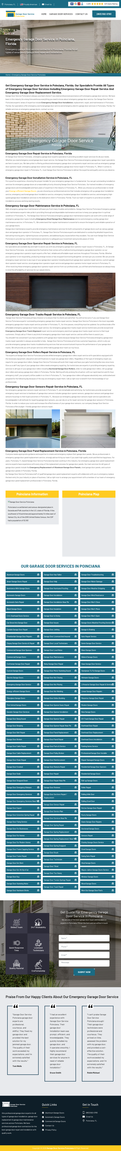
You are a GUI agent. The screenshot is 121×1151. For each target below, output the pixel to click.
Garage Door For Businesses (17, 829)
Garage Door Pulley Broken (54, 753)
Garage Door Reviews (52, 787)
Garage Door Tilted (51, 866)
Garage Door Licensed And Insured (57, 636)
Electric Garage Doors (15, 678)
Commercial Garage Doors (16, 657)
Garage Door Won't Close (90, 602)
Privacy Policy (50, 1130)
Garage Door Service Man (53, 811)
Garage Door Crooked (15, 767)
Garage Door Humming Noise (17, 883)
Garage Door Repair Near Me (54, 780)
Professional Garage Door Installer (94, 753)
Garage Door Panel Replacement (56, 732)
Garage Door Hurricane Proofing (56, 588)
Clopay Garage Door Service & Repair (21, 643)
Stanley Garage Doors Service (92, 842)
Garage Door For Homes (16, 835)
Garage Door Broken (14, 739)
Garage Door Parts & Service (54, 746)
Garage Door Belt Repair (16, 732)
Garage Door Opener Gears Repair (56, 705)
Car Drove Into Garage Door (17, 623)
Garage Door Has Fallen (53, 575)
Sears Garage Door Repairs (91, 822)
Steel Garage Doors (88, 849)
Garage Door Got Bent (15, 863)
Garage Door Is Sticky (52, 616)
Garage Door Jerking (51, 629)
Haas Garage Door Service (91, 664)
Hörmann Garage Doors (90, 678)
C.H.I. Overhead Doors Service (18, 616)
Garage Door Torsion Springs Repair (57, 880)
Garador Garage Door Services (18, 712)
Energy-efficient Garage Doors (18, 691)
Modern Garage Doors (89, 705)
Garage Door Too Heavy (53, 873)
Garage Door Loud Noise (53, 650)
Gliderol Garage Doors (89, 657)
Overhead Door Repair (89, 726)
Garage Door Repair (51, 774)
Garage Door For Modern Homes (19, 842)
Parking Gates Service (89, 746)
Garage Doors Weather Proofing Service (96, 623)
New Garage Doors (88, 712)
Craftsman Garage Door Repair (18, 664)
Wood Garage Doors (88, 883)
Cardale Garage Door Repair (17, 629)
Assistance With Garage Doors (18, 588)
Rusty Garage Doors (88, 815)
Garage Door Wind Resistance (92, 595)
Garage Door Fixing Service (17, 822)
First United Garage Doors (16, 705)
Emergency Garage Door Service (19, 684)
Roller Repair (86, 787)
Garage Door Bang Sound (16, 719)
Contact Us (82, 14)
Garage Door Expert (14, 808)
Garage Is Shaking (88, 629)
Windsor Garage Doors (89, 877)
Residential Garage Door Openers (93, 767)
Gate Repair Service (88, 636)
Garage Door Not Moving (53, 684)
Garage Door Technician (53, 859)
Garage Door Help (50, 581)
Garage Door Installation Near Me (56, 602)
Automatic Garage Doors (16, 595)
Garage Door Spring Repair (54, 825)
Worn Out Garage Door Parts (92, 890)
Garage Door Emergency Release (19, 787)
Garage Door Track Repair (53, 887)
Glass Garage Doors (88, 650)
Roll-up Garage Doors (89, 780)
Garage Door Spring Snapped (55, 846)
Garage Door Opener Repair (54, 719)
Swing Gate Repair (88, 856)
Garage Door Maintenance (54, 657)
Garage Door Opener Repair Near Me (57, 726)
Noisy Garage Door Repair (53, 664)
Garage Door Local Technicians (56, 643)
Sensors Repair (87, 835)
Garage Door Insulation (52, 609)
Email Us (48, 4)
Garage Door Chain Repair (16, 760)
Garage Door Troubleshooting (92, 575)
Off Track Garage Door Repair (92, 719)
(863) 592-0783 (104, 14)
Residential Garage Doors (90, 774)
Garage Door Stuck (51, 852)
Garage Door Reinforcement (54, 760)
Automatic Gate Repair (15, 602)
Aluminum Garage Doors (16, 575)
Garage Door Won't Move (90, 609)
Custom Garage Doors (15, 671)
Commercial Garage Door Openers (19, 650)
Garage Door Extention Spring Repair (21, 815)
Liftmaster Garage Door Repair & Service (96, 684)
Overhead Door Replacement (92, 732)
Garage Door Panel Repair (53, 739)
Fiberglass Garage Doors (16, 698)
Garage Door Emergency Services (19, 794)
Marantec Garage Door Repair (92, 698)
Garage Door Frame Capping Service (20, 849)
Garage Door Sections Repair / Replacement (55, 796)
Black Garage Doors (14, 609)
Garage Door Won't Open (90, 616)
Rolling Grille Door (87, 794)
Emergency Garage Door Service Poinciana (28, 75)
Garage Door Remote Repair (54, 767)
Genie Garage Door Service (91, 643)
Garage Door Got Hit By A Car (18, 870)
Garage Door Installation (53, 595)
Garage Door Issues (51, 623)
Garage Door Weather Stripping (93, 588)
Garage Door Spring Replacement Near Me (60, 839)
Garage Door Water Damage (91, 581)
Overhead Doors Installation (91, 739)
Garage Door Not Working (53, 691)
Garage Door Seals (14, 774)
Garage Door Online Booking (54, 698)
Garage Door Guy (13, 877)
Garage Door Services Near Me (55, 818)
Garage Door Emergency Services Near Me (23, 801)
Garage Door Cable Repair (16, 746)
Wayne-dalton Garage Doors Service (95, 870)
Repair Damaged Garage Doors (92, 760)
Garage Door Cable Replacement (19, 753)
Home (44, 14)
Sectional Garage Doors (90, 829)
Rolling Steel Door (88, 801)
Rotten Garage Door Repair (91, 808)
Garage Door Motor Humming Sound (57, 671)
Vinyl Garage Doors (88, 863)
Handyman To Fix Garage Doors (93, 671)
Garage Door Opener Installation (56, 712)
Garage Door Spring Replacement (56, 832)
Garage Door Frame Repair (17, 856)
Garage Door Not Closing (53, 678)
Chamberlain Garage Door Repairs (19, 636)
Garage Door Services (61, 14)
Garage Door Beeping (15, 726)
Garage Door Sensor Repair (54, 804)
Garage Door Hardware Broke (18, 890)
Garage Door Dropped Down (17, 780)
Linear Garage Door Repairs (91, 691)
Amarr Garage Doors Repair (17, 581)
